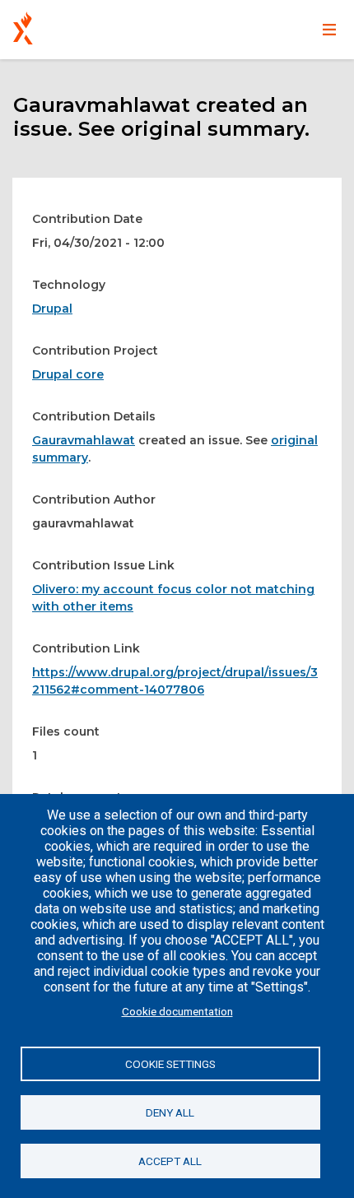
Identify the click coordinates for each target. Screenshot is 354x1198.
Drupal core (68, 374)
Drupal (52, 308)
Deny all (170, 1112)
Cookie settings (170, 1063)
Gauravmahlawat (83, 440)
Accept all (170, 1161)
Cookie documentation (177, 1011)
